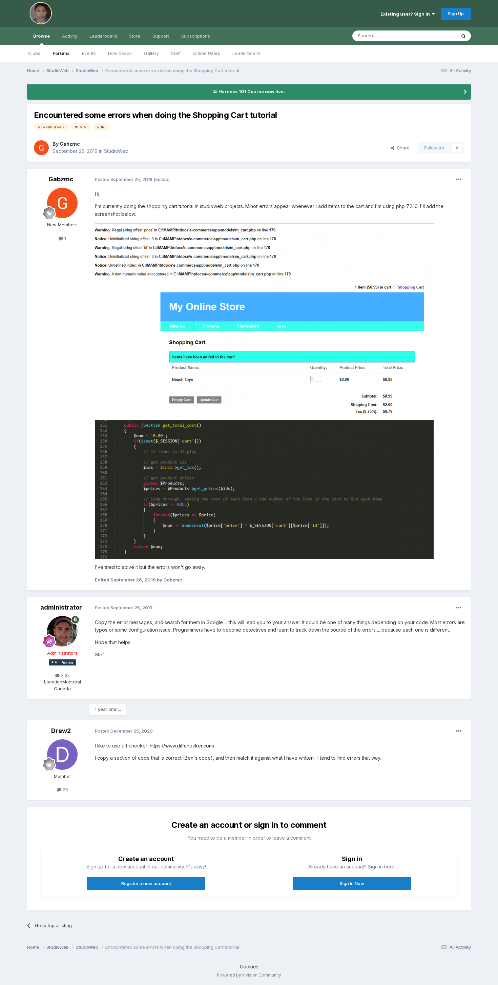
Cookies (249, 966)
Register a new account (146, 883)
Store (134, 36)
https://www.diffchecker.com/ (182, 745)
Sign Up (456, 13)
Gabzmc (70, 144)
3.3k (65, 675)
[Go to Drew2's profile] (62, 754)
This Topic (436, 35)
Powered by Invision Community (249, 975)
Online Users (206, 53)
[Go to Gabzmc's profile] (41, 147)
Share (402, 147)
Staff (176, 53)
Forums (61, 53)
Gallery (151, 53)
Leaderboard (246, 53)
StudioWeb (116, 151)
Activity (69, 36)
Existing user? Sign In (406, 14)
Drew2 (61, 730)
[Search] (463, 35)
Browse (41, 36)
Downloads (120, 53)
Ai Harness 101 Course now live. (249, 91)
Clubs (34, 53)
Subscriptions (195, 36)
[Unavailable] (264, 318)
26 (64, 789)
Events (89, 53)
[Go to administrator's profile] (62, 631)
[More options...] (458, 180)
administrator (61, 607)
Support (160, 36)
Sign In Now (352, 883)
